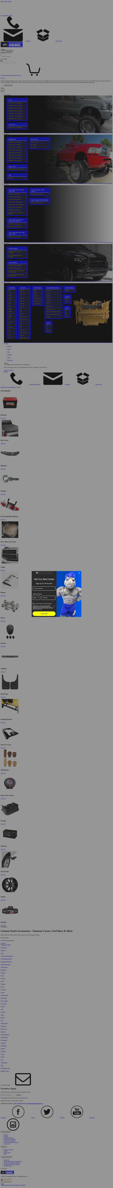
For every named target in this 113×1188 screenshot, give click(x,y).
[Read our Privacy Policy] (55, 606)
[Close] (79, 573)
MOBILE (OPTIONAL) (37, 594)
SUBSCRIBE (44, 614)
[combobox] (36, 598)
